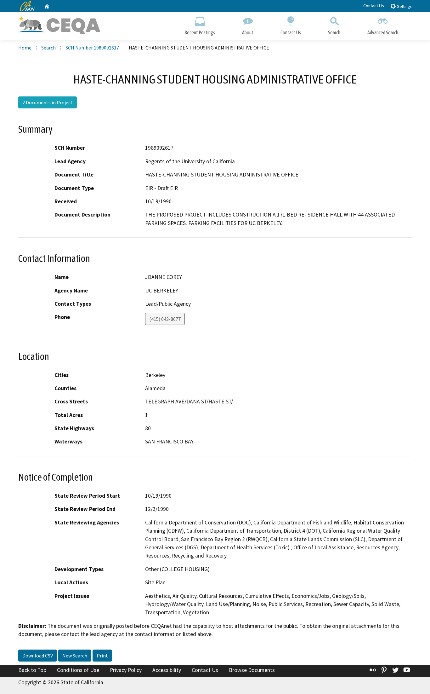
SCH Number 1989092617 (92, 47)
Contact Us (373, 6)
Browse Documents (252, 670)
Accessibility (166, 670)
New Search (74, 655)
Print (102, 655)
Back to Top (32, 670)
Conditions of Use (78, 670)
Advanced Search (382, 32)
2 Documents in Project (47, 102)
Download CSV (37, 655)
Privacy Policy (126, 670)
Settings (403, 6)
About (247, 32)
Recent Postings (199, 32)
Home (24, 47)
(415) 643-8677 (165, 319)
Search (334, 32)
